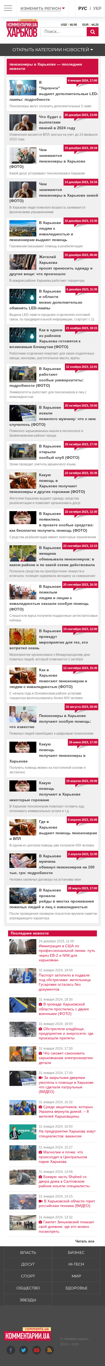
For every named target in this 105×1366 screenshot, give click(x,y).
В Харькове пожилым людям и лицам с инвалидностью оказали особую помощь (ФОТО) (49, 597)
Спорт (28, 1276)
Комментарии (75, 1339)
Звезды (28, 1299)
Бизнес (76, 1252)
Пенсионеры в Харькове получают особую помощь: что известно (50, 721)
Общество (28, 1288)
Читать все (84, 1241)
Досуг (28, 1264)
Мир (76, 1276)
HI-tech (76, 1264)
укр (97, 8)
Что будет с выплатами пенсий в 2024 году (57, 122)
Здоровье (76, 1288)
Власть (28, 1252)
